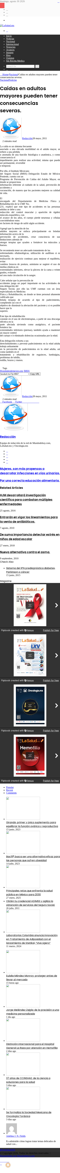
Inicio (9, 36)
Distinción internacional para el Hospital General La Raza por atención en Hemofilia (32, 1046)
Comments (11, 793)
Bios (8, 55)
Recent (9, 790)
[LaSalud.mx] (7, 25)
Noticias (10, 38)
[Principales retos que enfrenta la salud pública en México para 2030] (23, 887)
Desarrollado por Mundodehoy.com (17, 1156)
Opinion (10, 58)
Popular (10, 787)
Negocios (10, 47)
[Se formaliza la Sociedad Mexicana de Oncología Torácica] (23, 1109)
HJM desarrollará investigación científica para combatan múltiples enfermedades (26, 499)
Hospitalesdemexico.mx (11, 371)
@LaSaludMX (7, 1150)
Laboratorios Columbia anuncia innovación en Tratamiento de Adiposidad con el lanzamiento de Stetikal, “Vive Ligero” (32, 939)
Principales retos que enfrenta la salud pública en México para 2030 (29, 892)
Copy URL (34, 374)
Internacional (12, 44)
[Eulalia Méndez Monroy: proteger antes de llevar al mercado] (23, 972)
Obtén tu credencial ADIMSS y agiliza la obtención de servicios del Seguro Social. (30, 903)
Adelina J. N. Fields (16, 1136)
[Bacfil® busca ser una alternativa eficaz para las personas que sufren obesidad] (23, 853)
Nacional (10, 41)
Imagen (9, 52)
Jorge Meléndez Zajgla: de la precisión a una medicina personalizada (32, 1011)
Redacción (27, 138)
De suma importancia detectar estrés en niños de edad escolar (30, 537)
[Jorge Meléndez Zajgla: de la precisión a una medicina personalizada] (23, 1006)
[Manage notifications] (8, 1165)
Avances (10, 49)
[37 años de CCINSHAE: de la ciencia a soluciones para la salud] (23, 1074)
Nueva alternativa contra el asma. (25, 552)
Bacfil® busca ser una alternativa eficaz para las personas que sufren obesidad (33, 858)
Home (5, 74)
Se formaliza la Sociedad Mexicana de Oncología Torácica (28, 1114)
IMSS (27, 371)
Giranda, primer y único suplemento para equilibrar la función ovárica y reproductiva (32, 824)
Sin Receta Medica (15, 61)
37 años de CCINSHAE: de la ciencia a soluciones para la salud (28, 1080)
